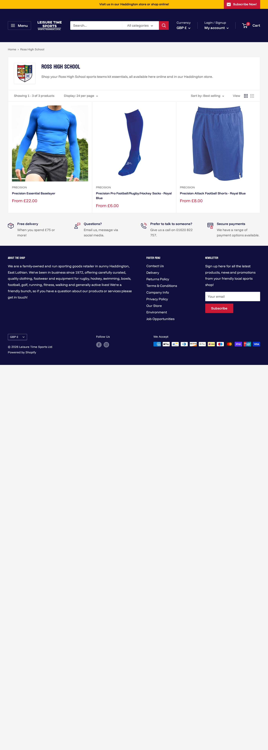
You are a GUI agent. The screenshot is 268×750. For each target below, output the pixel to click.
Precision (19, 187)
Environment (156, 312)
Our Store (154, 306)
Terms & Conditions (161, 286)
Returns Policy (157, 279)
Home (12, 49)
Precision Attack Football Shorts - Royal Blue (213, 193)
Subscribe (219, 308)
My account (215, 27)
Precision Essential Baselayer (33, 193)
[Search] (164, 25)
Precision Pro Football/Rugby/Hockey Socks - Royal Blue (134, 195)
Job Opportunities (160, 319)
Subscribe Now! (245, 4)
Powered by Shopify (22, 352)
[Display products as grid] (246, 96)
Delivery (152, 272)
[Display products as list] (252, 96)
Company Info (157, 292)
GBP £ (14, 337)
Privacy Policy (157, 299)
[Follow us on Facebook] (99, 344)
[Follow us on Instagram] (106, 344)
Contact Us (155, 266)
